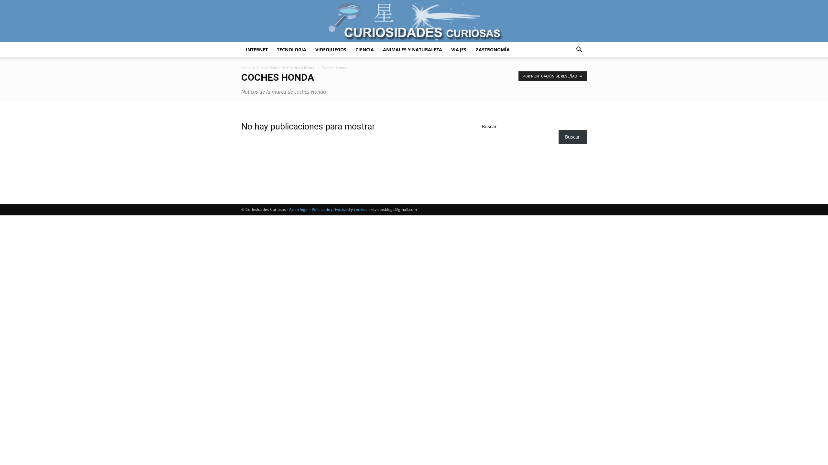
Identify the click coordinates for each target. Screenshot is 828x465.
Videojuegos (330, 49)
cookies (360, 209)
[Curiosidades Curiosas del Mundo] (414, 21)
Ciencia (364, 49)
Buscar (489, 126)
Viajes (458, 49)
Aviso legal (299, 209)
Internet (257, 49)
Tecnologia (291, 49)
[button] (579, 50)
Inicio (246, 67)
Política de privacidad (331, 209)
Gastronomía (492, 49)
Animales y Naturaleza (412, 49)
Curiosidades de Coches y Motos (286, 67)
